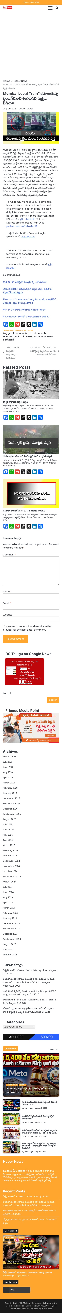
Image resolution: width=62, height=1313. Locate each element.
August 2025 (9, 819)
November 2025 (11, 803)
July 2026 (7, 761)
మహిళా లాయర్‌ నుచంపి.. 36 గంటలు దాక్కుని (24, 510)
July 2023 (7, 949)
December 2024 (11, 860)
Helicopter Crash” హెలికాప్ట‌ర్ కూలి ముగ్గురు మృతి (27, 456)
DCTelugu (25, 1303)
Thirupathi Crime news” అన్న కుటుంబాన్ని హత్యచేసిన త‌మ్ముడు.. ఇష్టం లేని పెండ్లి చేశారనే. (29, 301)
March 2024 (9, 907)
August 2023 (9, 944)
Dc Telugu (27, 108)
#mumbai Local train (25, 333)
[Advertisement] (31, 45)
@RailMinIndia (27, 219)
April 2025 (8, 840)
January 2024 (10, 918)
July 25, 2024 (28, 236)
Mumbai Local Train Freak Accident (23, 336)
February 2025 (10, 850)
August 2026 (9, 756)
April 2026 (8, 777)
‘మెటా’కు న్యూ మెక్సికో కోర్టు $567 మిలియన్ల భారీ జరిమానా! (29, 1088)
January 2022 (10, 954)
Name (7, 591)
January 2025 (10, 855)
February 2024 (10, 912)
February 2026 (10, 787)
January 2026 (10, 793)
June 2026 (8, 767)
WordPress (47, 1308)
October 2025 (10, 808)
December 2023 (11, 923)
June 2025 (8, 829)
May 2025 (8, 834)
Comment (9, 554)
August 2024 (9, 881)
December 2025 (11, 798)
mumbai (43, 333)
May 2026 (8, 772)
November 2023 (11, 928)
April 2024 (8, 902)
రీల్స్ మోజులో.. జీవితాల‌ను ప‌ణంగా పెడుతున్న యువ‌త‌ (25, 970)
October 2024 (10, 871)
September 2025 (12, 813)
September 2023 (12, 939)
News (30, 330)
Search (7, 693)
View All (53, 1050)
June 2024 (8, 892)
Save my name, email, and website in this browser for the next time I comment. (27, 628)
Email (7, 603)
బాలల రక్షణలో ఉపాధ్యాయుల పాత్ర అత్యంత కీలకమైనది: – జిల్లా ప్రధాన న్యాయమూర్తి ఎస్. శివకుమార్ (39, 1145)
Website (7, 614)
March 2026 (9, 782)
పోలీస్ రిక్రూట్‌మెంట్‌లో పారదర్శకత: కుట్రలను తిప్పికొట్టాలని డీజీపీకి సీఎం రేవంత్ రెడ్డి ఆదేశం (39, 1131)
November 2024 (11, 866)
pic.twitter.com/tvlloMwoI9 (21, 226)
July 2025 (8, 824)
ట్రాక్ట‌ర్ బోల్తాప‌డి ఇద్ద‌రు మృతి (15, 401)
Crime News (8, 330)
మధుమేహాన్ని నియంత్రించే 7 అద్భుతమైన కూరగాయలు (38, 1117)
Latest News (20, 330)
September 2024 (12, 876)
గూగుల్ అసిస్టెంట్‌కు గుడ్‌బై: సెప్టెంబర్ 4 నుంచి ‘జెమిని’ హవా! (39, 1103)
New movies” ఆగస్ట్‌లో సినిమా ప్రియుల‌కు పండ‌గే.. (26, 316)
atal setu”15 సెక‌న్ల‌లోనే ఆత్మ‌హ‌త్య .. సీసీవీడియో (25, 282)
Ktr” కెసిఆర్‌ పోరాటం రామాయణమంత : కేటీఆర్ (24, 309)
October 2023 (10, 933)
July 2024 (8, 886)
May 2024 (8, 897)
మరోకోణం (23, 1085)
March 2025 (9, 845)
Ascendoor (23, 1308)
